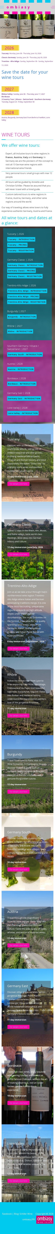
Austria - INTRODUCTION (20, 369)
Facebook (7, 1213)
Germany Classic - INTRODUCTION (25, 265)
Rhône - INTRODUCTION (20, 331)
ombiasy (19, 7)
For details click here (18, 484)
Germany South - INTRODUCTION (25, 354)
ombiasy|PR (29, 1219)
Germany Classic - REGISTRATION (25, 276)
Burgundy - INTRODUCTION (22, 316)
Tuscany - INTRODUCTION (21, 239)
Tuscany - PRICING (17, 245)
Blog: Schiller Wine (24, 1213)
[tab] (23, 33)
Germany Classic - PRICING (21, 270)
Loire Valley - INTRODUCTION (23, 413)
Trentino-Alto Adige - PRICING (23, 296)
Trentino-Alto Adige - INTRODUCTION (27, 291)
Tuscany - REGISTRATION (21, 250)
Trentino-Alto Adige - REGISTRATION (27, 302)
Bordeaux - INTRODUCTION (22, 383)
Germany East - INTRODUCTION (24, 398)
